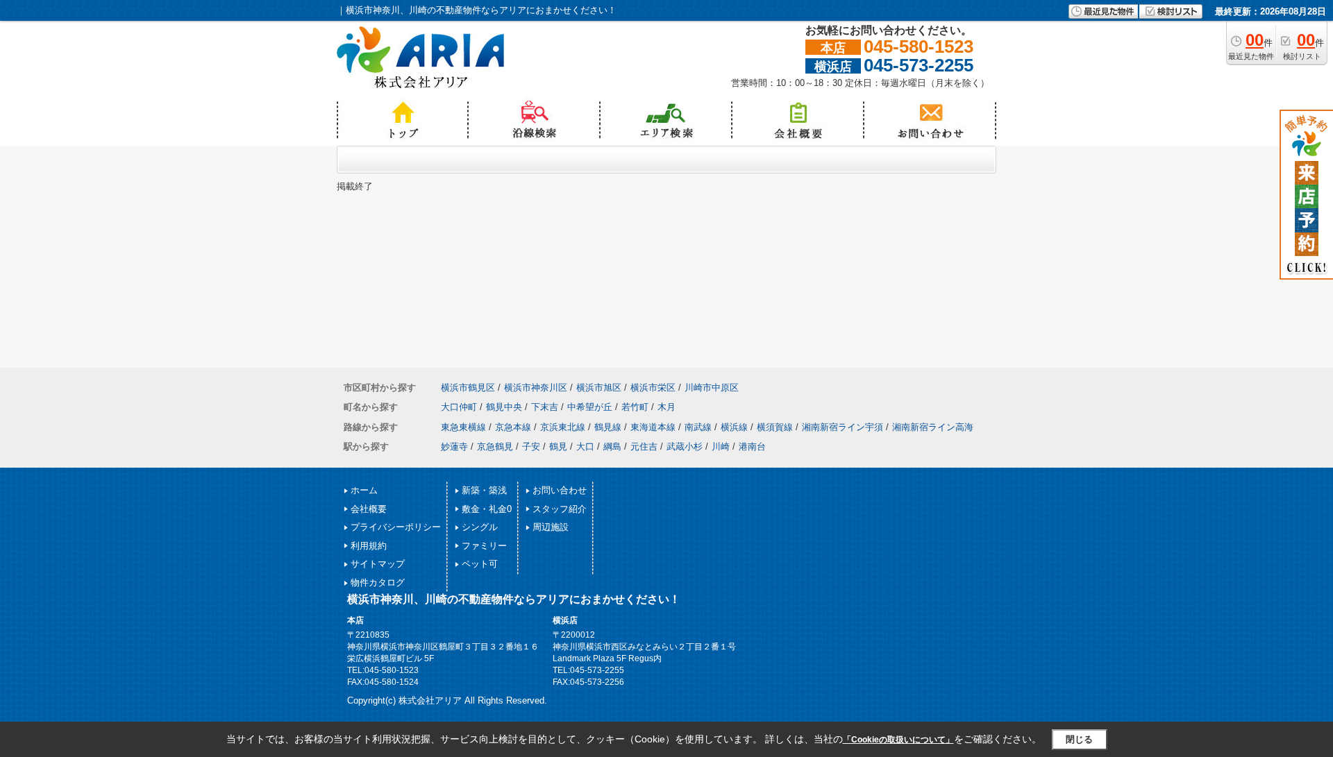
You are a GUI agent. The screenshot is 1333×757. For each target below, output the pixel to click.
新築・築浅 (484, 490)
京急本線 (513, 427)
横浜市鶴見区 (468, 387)
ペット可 (480, 564)
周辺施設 (551, 527)
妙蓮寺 (454, 446)
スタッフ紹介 (560, 509)
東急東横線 (463, 427)
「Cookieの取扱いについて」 (898, 740)
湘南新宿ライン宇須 (842, 427)
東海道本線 (653, 427)
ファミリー (484, 546)
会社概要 (369, 509)
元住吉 (643, 446)
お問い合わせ (560, 490)
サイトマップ (378, 564)
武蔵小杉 (684, 446)
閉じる (1079, 739)
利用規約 (369, 546)
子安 (531, 446)
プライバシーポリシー (396, 527)
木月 (666, 407)
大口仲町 (459, 407)
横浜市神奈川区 (535, 387)
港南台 (752, 446)
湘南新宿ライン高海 (932, 427)
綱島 (612, 446)
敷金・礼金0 (487, 509)
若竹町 (634, 407)
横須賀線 (775, 427)
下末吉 (544, 407)
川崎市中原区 (712, 387)
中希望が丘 (589, 407)
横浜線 (734, 427)
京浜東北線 (562, 427)
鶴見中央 (504, 407)
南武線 (698, 427)
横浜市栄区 (653, 387)
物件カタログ (378, 582)
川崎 (721, 446)
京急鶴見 (495, 446)
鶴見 (558, 446)
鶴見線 (607, 427)
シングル (480, 527)
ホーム (364, 490)
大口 (585, 446)
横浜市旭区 (598, 387)
